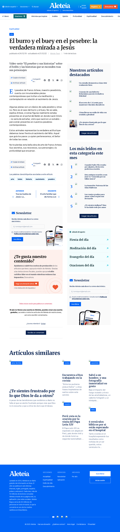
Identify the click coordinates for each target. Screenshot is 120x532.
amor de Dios (16, 363)
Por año (74, 477)
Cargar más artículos (89, 133)
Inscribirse (17, 239)
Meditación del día (83, 248)
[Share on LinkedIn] (49, 80)
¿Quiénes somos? (58, 524)
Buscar (36, 7)
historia (29, 179)
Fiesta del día (79, 240)
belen (20, 179)
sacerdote (95, 363)
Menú (6, 16)
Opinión (65, 16)
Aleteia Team (55, 53)
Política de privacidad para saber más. (26, 234)
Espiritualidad (92, 16)
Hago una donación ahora (25, 284)
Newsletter (61, 477)
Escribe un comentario (36, 332)
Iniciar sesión (84, 6)
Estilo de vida (47, 483)
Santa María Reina (68, 10)
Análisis (55, 16)
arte (12, 179)
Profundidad (77, 16)
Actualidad (46, 477)
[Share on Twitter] (53, 80)
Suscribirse (100, 474)
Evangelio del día (82, 257)
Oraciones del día (82, 265)
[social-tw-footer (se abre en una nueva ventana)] (62, 517)
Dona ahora (109, 7)
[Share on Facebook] (45, 80)
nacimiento (40, 179)
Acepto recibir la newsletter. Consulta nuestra (28, 233)
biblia (93, 410)
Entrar (43, 324)
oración (67, 404)
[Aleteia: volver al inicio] (60, 5)
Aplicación (61, 480)
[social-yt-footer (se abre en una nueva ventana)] (53, 517)
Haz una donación (44, 524)
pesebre (51, 179)
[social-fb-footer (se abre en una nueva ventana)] (58, 517)
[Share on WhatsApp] (62, 80)
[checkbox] (12, 232)
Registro (94, 7)
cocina (67, 363)
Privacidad (91, 524)
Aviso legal (71, 524)
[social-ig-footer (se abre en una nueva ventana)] (67, 517)
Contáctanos (81, 524)
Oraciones (18, 16)
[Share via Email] (57, 80)
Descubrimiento (107, 16)
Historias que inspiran (39, 16)
